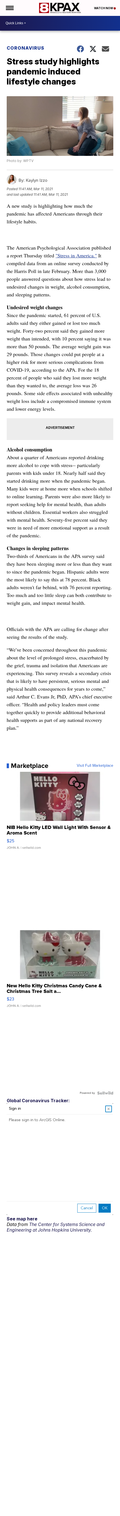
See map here (22, 1219)
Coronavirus (25, 48)
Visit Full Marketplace (95, 766)
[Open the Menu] (9, 7)
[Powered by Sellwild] (105, 1093)
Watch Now (104, 8)
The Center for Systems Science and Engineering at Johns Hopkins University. (56, 1227)
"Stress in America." (76, 255)
